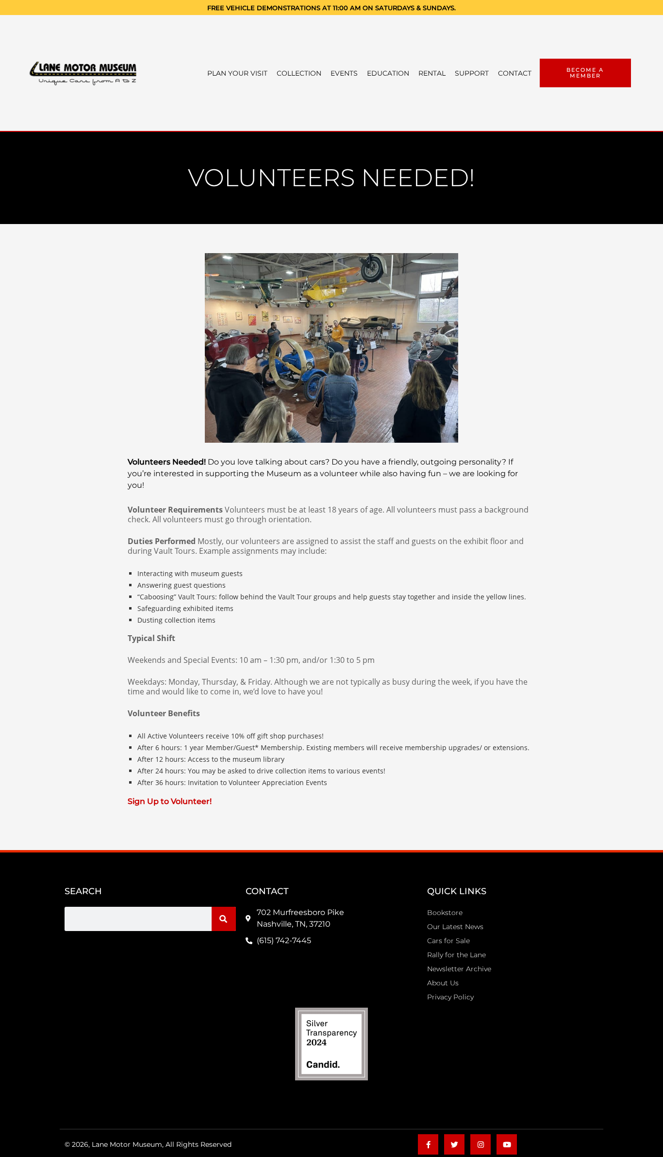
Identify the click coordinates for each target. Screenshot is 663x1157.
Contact (514, 73)
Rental (432, 73)
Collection (299, 73)
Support (472, 73)
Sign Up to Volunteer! (170, 801)
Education (388, 73)
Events (344, 73)
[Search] (224, 919)
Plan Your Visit (237, 73)
